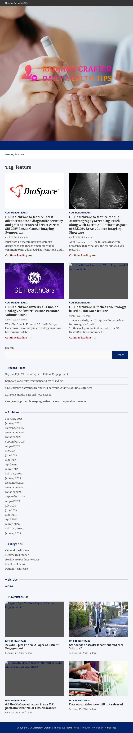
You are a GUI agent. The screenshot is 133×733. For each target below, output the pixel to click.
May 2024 (11, 514)
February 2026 (14, 418)
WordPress (110, 727)
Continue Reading (16, 255)
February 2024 (14, 528)
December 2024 (14, 482)
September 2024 (15, 496)
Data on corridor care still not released (28, 394)
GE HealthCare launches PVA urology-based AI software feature (98, 309)
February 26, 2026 (78, 652)
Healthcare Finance (17, 554)
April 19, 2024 (76, 237)
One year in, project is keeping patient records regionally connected (46, 401)
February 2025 (14, 473)
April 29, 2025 (12, 237)
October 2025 (13, 437)
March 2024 (12, 524)
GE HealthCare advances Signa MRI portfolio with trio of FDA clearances (48, 387)
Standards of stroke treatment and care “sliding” (34, 381)
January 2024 (13, 533)
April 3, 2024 (75, 315)
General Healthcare (16, 212)
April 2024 (11, 519)
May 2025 (11, 459)
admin (25, 237)
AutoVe (9, 586)
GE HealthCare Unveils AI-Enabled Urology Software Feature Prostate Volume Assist (32, 311)
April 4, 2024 (11, 319)
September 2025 (15, 441)
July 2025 (10, 450)
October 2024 (13, 492)
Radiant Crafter (43, 727)
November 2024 (14, 487)
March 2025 (12, 469)
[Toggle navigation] (9, 145)
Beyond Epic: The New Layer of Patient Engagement (36, 374)
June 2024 (11, 510)
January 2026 (13, 423)
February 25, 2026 (78, 709)
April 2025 (11, 464)
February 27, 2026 (14, 652)
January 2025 (13, 478)
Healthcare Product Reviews (22, 559)
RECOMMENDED (18, 597)
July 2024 (10, 505)
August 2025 (12, 446)
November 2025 (14, 432)
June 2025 (11, 455)
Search (9, 347)
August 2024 (12, 501)
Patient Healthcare (16, 568)
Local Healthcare (15, 564)
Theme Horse (72, 727)
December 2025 (14, 428)
